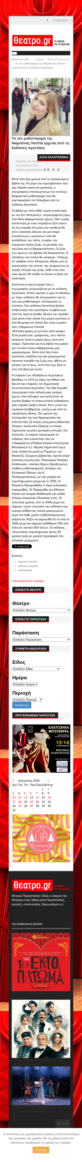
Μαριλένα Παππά (27, 561)
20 (31, 801)
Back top (62, 1123)
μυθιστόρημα (25, 570)
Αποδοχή (41, 1150)
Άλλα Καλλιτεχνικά (58, 59)
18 (19, 801)
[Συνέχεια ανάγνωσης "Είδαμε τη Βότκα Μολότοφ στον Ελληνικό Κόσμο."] (41, 1029)
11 (19, 797)
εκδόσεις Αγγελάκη (28, 566)
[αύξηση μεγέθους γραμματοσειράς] (48, 169)
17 (14, 801)
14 (37, 797)
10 (14, 797)
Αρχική (40, 59)
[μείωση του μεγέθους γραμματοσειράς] (45, 169)
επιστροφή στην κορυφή (28, 580)
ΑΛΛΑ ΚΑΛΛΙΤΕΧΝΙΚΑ (53, 157)
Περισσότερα (41, 1156)
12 (25, 797)
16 (49, 797)
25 (19, 806)
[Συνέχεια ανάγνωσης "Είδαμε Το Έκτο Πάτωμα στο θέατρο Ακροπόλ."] (41, 962)
